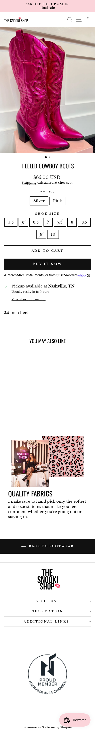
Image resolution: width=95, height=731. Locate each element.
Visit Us (46, 601)
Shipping (29, 183)
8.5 (84, 222)
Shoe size (47, 214)
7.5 (60, 222)
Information (46, 611)
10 (53, 234)
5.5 (11, 222)
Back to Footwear (50, 546)
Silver (39, 201)
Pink (57, 201)
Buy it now (47, 264)
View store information (28, 299)
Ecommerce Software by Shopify (47, 727)
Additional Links (46, 621)
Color (48, 192)
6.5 (36, 222)
